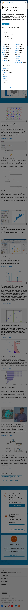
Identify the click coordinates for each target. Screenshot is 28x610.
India (3, 70)
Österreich (17, 48)
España (3, 50)
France (3, 54)
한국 (3, 82)
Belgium (3, 44)
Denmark (4, 46)
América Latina (5, 34)
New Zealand (4, 72)
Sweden (16, 52)
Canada (3, 36)
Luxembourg (4, 60)
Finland (3, 52)
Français (18, 60)
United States (5, 38)
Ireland (3, 56)
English (17, 58)
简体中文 (5, 76)
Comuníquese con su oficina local (14, 87)
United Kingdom (18, 62)
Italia (3, 58)
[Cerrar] (26, 3)
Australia (4, 68)
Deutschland (4, 48)
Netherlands (17, 44)
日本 (3, 80)
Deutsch (18, 56)
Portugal (17, 50)
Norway (16, 46)
